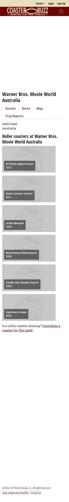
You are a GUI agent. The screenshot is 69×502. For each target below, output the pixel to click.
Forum (39, 3)
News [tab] (26, 108)
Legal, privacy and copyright (15, 492)
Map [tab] (39, 108)
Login (51, 3)
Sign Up (61, 3)
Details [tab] (10, 108)
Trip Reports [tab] (14, 116)
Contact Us (36, 492)
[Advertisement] (34, 53)
